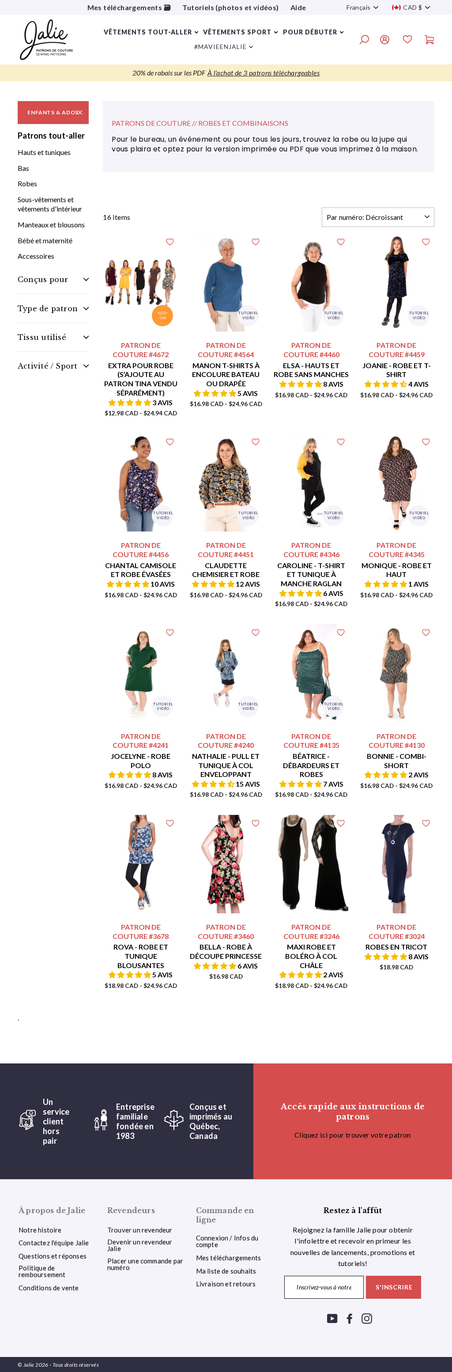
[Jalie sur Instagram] (367, 1318)
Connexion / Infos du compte (227, 1241)
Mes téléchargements (228, 1258)
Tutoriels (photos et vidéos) (230, 7)
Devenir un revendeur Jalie (140, 1245)
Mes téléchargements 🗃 (129, 7)
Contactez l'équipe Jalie (54, 1243)
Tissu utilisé (42, 337)
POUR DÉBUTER (310, 32)
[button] (130, 402)
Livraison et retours (226, 1284)
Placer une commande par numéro (145, 1264)
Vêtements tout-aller (148, 32)
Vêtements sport (237, 32)
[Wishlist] (407, 40)
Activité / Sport (48, 366)
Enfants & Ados (53, 112)
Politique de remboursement (42, 1271)
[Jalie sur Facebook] (349, 1318)
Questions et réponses (53, 1256)
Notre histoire (40, 1230)
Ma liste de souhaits (226, 1271)
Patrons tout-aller (51, 135)
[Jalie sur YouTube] (332, 1318)
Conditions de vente (49, 1288)
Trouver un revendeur (140, 1230)
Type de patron (48, 308)
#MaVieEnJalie (220, 46)
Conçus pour (43, 279)
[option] (226, 73)
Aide (298, 7)
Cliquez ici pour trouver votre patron (352, 1135)
